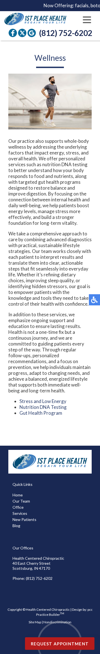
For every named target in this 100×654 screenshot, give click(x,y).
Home (17, 495)
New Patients (24, 519)
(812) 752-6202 (65, 33)
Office (18, 507)
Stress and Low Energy (42, 401)
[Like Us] (12, 32)
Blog (16, 525)
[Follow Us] (22, 32)
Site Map (35, 622)
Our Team (21, 501)
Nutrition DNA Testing (43, 407)
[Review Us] (31, 32)
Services (19, 513)
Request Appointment (60, 643)
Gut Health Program (40, 413)
